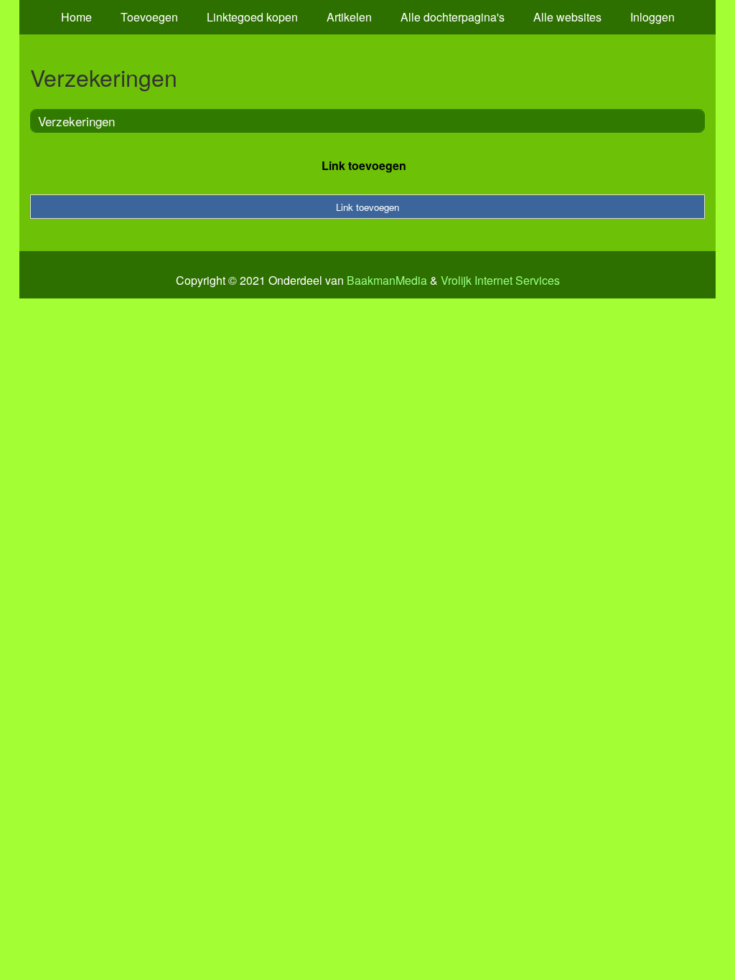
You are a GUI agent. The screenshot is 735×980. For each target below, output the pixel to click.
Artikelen (349, 17)
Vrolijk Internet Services (500, 280)
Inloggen (652, 17)
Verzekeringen (76, 121)
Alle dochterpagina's (453, 17)
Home (76, 17)
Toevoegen (149, 17)
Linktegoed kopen (252, 17)
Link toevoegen (364, 165)
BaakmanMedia (387, 280)
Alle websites (567, 17)
